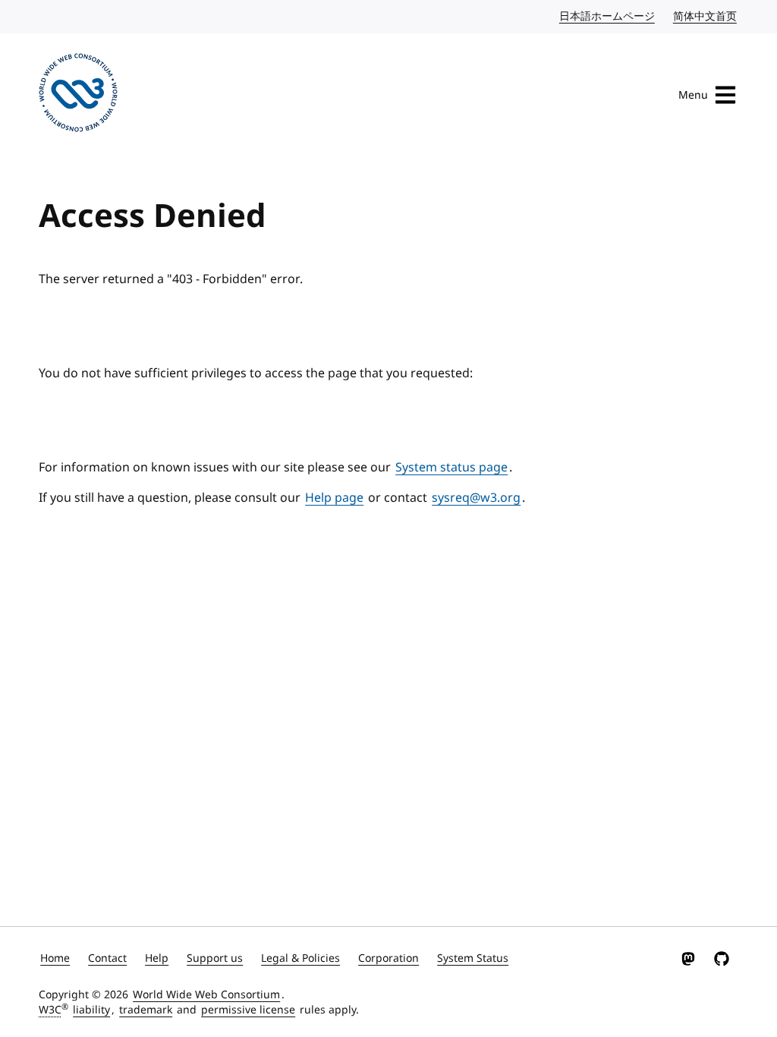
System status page (451, 468)
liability (91, 1010)
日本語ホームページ (607, 16)
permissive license (248, 1010)
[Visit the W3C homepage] (78, 95)
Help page (334, 498)
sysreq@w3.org (476, 498)
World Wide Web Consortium (206, 995)
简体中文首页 (705, 16)
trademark (145, 1010)
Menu (693, 95)
